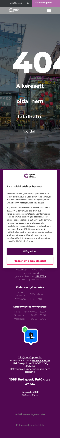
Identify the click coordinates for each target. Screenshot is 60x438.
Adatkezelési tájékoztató (30, 414)
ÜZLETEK (40, 276)
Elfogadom (30, 251)
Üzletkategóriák (43, 2)
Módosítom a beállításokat (30, 261)
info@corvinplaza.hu (30, 357)
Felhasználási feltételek (30, 425)
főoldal (29, 131)
